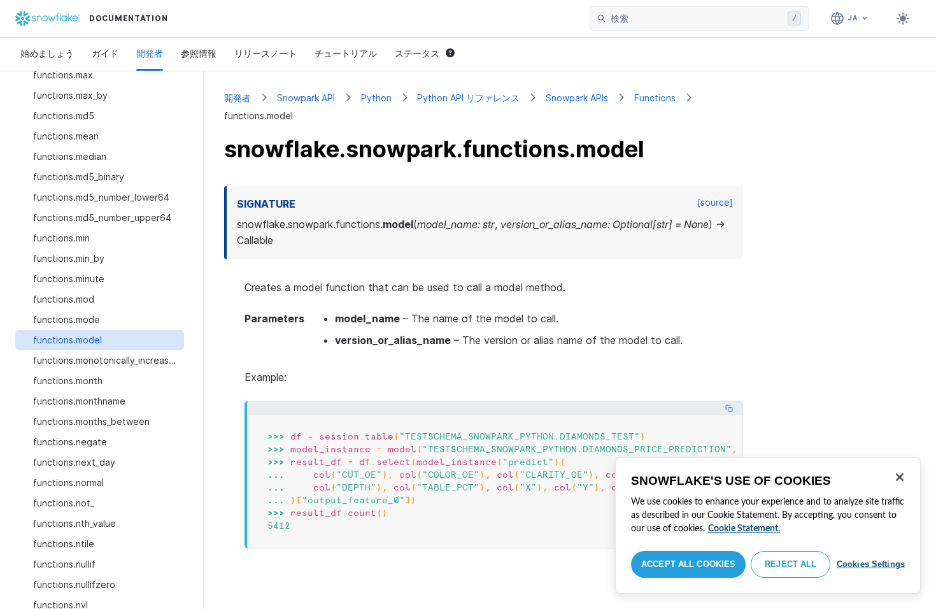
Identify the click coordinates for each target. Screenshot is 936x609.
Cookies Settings (871, 564)
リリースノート (265, 53)
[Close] (900, 477)
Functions (655, 97)
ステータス (417, 53)
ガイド (105, 53)
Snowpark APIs (577, 97)
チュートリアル (346, 53)
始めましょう (47, 53)
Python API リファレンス (468, 97)
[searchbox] (697, 18)
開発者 (149, 53)
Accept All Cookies (688, 564)
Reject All (790, 564)
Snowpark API (306, 97)
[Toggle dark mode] (903, 18)
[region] (768, 525)
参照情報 (198, 53)
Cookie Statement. (744, 528)
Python (376, 97)
